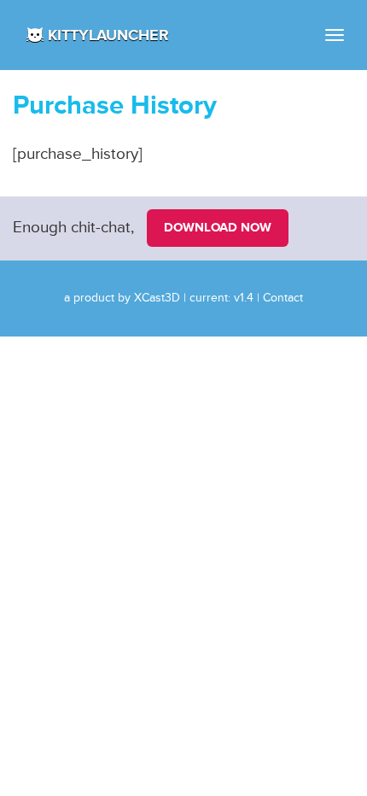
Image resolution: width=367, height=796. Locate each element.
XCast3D (157, 298)
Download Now (217, 227)
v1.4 (243, 298)
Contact (283, 298)
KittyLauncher (108, 35)
